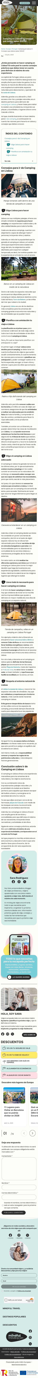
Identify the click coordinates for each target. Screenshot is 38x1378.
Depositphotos (19, 1357)
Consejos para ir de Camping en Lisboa (17, 139)
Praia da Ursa (8, 670)
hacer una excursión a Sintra (21, 640)
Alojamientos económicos (19, 1068)
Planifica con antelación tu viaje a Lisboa (19, 153)
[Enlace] (7, 3)
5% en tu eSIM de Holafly (18, 1055)
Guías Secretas (24, 3)
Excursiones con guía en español (18, 1061)
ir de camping (10, 119)
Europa (8, 49)
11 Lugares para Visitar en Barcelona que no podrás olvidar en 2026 (14, 1111)
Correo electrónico (10, 1193)
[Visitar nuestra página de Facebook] (2, 1034)
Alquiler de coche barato (19, 1075)
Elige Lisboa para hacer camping (18, 146)
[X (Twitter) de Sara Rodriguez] (24, 882)
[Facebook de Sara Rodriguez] (13, 882)
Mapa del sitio (15, 1352)
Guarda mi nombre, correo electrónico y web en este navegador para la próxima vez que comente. (20, 1205)
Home (3, 49)
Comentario (7, 1156)
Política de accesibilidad (13, 1354)
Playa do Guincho (13, 667)
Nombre (5, 1183)
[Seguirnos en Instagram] (7, 1034)
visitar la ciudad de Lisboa (13, 689)
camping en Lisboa (8, 104)
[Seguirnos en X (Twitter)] (12, 1035)
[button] (24, 1133)
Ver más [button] (7, 161)
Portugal (14, 49)
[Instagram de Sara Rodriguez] (19, 882)
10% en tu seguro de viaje (18, 1048)
